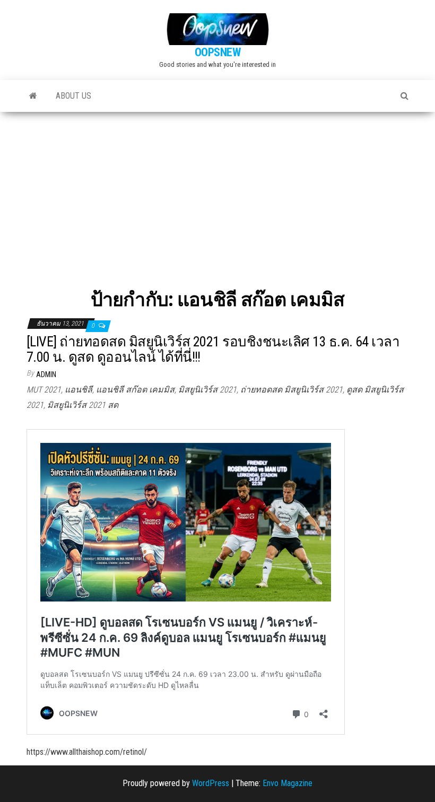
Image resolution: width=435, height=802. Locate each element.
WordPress (210, 783)
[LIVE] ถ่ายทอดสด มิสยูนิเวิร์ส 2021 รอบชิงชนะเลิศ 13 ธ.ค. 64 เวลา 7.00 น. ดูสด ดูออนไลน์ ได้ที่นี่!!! (213, 349)
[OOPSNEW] (33, 96)
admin (46, 374)
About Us (73, 96)
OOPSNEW (218, 52)
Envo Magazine (287, 783)
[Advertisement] (217, 191)
